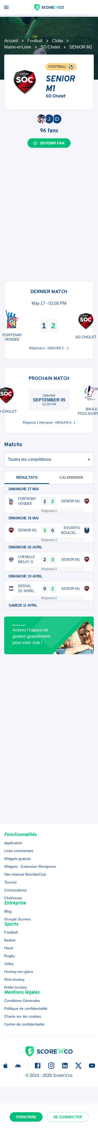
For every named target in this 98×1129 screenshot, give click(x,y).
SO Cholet (50, 47)
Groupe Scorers (17, 919)
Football (35, 41)
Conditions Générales (22, 1001)
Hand (8, 948)
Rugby (9, 956)
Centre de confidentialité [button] (24, 1024)
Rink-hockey (14, 979)
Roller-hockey (15, 987)
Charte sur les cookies (22, 1016)
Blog (7, 911)
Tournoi (10, 882)
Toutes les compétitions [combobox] (29, 459)
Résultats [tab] (26, 477)
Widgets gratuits (17, 859)
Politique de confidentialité (25, 1008)
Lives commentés (18, 851)
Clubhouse (13, 898)
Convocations (15, 890)
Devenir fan (52, 143)
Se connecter (67, 1117)
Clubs (57, 41)
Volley (9, 964)
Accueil (11, 41)
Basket (9, 940)
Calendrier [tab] (71, 477)
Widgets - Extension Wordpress (30, 866)
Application (13, 843)
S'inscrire (26, 1117)
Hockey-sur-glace (18, 971)
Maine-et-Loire (17, 47)
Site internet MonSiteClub (25, 874)
